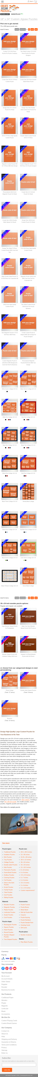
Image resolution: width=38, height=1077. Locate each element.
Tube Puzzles (8, 892)
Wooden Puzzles (9, 904)
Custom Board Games (9, 1023)
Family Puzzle (8, 890)
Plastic (3, 1003)
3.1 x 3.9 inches (25, 888)
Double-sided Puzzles (10, 865)
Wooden (4, 1000)
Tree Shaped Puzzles (10, 939)
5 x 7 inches (24, 877)
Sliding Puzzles (8, 897)
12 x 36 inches (25, 854)
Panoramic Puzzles (10, 870)
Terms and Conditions (9, 1045)
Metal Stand (24, 910)
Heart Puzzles (8, 929)
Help (3, 1036)
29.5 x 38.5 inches (26, 852)
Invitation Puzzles (9, 854)
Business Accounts (8, 990)
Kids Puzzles (8, 867)
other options (25, 799)
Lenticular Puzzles (9, 912)
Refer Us (4, 1053)
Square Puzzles (9, 927)
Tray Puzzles (8, 859)
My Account (5, 976)
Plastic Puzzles (8, 910)
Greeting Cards (25, 925)
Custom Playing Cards (9, 1020)
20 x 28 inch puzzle (10, 801)
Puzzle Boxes (25, 907)
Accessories (5, 1014)
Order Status (5, 981)
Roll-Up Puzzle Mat (26, 912)
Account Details (6, 979)
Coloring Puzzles (9, 877)
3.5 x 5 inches (25, 882)
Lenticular (4, 1008)
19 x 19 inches (25, 865)
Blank (3, 1011)
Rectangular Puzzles (10, 924)
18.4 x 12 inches (26, 859)
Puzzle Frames (25, 904)
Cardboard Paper (7, 997)
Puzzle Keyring (25, 917)
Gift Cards (24, 927)
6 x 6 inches (24, 872)
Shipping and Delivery (9, 1039)
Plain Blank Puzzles (27, 942)
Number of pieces (26, 935)
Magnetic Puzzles (9, 907)
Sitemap (4, 1050)
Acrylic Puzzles (8, 887)
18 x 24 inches (25, 862)
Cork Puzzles (8, 895)
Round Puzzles (8, 932)
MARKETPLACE (17, 14)
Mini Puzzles (8, 857)
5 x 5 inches (24, 880)
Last (36, 29)
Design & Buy (5, 14)
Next (32, 29)
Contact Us (5, 1031)
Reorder (4, 987)
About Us (4, 1034)
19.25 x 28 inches (26, 857)
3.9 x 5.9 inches (25, 875)
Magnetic (4, 1006)
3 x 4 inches (24, 885)
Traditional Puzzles (10, 852)
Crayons (23, 915)
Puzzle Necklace (26, 920)
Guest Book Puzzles (10, 872)
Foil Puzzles (7, 880)
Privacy (4, 1047)
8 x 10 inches (25, 870)
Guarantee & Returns (8, 1042)
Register (4, 984)
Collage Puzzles (9, 862)
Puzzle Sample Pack (27, 922)
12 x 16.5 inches (26, 867)
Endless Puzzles (9, 875)
